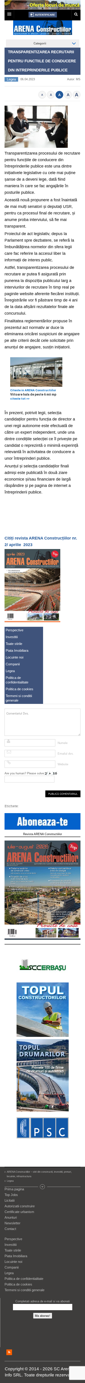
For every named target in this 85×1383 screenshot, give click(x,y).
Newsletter (12, 1223)
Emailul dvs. (66, 753)
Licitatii (10, 1200)
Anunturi (11, 1217)
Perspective (14, 630)
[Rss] (9, 1352)
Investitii (12, 637)
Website (63, 764)
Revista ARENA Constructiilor (42, 834)
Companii (13, 664)
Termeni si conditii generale (19, 698)
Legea (11, 79)
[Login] (43, 14)
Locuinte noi (14, 657)
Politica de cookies (19, 689)
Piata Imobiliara (17, 650)
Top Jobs (11, 1195)
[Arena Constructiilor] (42, 29)
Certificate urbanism (19, 1212)
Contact (10, 1229)
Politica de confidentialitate (17, 680)
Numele (63, 743)
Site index (42, 1186)
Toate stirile (14, 644)
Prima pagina (14, 1189)
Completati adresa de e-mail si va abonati (42, 1301)
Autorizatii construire (20, 1206)
